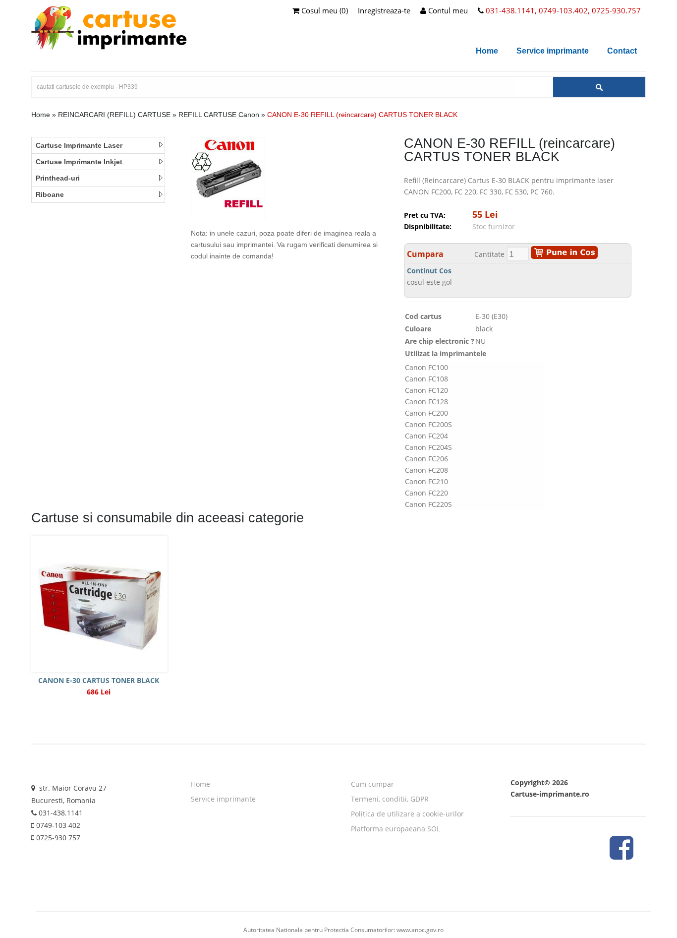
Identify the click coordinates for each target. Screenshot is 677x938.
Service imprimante (552, 51)
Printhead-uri (58, 178)
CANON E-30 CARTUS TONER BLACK (98, 680)
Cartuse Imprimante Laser (79, 145)
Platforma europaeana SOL (395, 828)
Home (487, 51)
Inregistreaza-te (384, 10)
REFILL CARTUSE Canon (219, 115)
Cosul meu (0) (323, 10)
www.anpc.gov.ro (420, 930)
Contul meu (447, 10)
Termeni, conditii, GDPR (390, 799)
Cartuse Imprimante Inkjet (79, 162)
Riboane (50, 194)
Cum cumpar (372, 784)
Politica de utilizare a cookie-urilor (407, 813)
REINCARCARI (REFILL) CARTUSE (114, 115)
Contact (622, 51)
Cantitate (489, 254)
